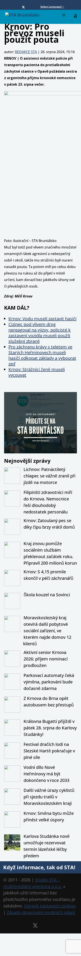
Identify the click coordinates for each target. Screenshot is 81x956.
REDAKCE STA (26, 51)
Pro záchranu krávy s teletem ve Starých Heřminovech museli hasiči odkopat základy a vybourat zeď (42, 355)
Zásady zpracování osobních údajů (41, 912)
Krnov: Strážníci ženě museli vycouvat (36, 372)
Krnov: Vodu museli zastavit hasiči (42, 319)
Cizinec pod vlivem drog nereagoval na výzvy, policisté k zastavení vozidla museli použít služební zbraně (39, 332)
